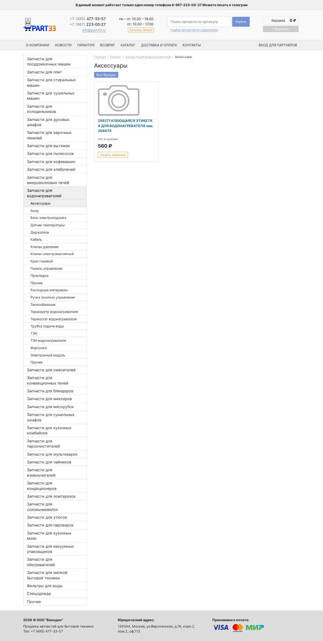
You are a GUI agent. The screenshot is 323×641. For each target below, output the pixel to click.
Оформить (280, 29)
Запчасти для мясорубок (50, 406)
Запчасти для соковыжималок (42, 507)
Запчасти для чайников (49, 462)
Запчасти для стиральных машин (51, 82)
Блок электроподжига (48, 218)
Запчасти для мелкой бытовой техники (47, 575)
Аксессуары (41, 203)
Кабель (36, 239)
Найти (241, 22)
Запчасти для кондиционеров (42, 486)
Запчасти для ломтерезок (51, 496)
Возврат (107, 45)
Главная (100, 57)
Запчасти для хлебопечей (51, 169)
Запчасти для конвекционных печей (47, 380)
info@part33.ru (94, 30)
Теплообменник (43, 305)
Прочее (37, 283)
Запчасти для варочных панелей (49, 135)
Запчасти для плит (44, 72)
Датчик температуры (48, 225)
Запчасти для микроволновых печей (48, 180)
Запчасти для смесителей (51, 370)
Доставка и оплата (159, 45)
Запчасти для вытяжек (48, 145)
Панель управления (46, 268)
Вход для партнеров (278, 45)
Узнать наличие (113, 155)
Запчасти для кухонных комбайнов (49, 430)
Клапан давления (44, 247)
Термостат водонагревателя (54, 319)
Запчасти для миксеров (49, 398)
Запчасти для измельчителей (41, 472)
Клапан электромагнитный (52, 254)
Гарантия (85, 45)
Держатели (40, 232)
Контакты (192, 45)
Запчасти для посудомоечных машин (48, 61)
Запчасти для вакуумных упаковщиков (50, 549)
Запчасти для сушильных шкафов (50, 417)
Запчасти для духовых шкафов (48, 122)
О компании (37, 45)
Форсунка (39, 348)
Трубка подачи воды (47, 326)
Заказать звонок (140, 30)
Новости (63, 45)
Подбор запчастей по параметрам (194, 30)
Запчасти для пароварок (50, 525)
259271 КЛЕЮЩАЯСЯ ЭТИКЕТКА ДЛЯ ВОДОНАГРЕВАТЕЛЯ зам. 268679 (125, 126)
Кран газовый (42, 261)
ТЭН (34, 333)
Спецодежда (39, 593)
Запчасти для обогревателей (41, 562)
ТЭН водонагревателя (48, 340)
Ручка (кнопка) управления (53, 297)
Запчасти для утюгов (47, 517)
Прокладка (39, 275)
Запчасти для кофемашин (51, 161)
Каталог (128, 45)
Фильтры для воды (44, 585)
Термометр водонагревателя (54, 312)
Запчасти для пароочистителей (43, 444)
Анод (35, 211)
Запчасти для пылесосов (50, 153)
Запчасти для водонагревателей (44, 193)
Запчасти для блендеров (50, 391)
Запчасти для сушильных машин (50, 96)
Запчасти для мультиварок (52, 454)
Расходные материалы (49, 290)
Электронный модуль (48, 355)
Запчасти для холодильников (41, 109)
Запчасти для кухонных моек (49, 536)
